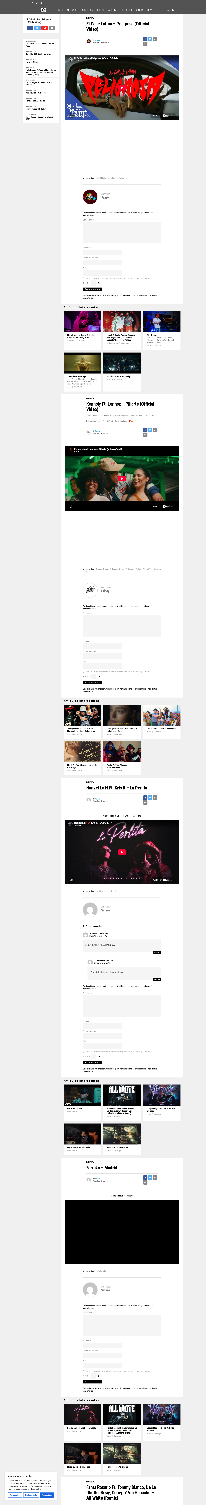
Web (85, 268)
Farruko (103, 1271)
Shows (150, 10)
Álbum (112, 10)
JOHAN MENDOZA (99, 933)
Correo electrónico (91, 258)
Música (86, 10)
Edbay (97, 431)
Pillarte (86, 572)
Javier (97, 40)
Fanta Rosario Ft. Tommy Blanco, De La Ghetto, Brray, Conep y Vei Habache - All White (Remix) (41, 72)
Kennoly (98, 569)
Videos (100, 10)
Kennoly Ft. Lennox (110, 569)
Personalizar (15, 1495)
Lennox (158, 569)
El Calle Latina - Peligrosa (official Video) (39, 21)
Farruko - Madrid (32, 62)
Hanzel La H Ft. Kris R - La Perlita (38, 54)
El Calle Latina (106, 178)
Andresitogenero (112, 343)
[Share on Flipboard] (44, 28)
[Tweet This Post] (37, 28)
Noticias (72, 10)
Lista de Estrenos (132, 10)
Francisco (70, 341)
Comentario (88, 220)
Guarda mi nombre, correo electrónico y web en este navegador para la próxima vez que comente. (117, 278)
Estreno (115, 178)
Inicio (61, 10)
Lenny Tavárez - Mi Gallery (36, 109)
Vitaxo (69, 734)
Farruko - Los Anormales (35, 101)
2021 (97, 178)
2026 (97, 891)
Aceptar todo (47, 1495)
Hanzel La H (105, 891)
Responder (157, 952)
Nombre (87, 248)
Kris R (113, 891)
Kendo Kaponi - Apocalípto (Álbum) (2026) (39, 118)
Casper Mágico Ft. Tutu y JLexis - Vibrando (39, 84)
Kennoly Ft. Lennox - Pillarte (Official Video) (40, 45)
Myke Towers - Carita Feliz (36, 93)
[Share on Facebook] (30, 28)
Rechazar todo (31, 1495)
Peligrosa (123, 178)
